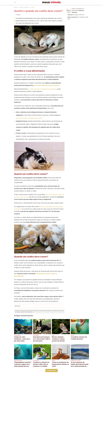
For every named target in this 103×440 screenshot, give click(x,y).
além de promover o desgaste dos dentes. (29, 118)
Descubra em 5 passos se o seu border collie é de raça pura (41, 339)
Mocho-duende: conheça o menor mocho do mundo (58, 339)
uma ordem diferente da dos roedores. (47, 85)
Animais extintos (75, 360)
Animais (16, 7)
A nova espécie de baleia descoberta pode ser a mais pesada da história (79, 364)
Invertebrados (18, 360)
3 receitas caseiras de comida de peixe (79, 338)
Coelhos (32, 7)
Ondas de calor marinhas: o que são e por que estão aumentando (22, 339)
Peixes (72, 335)
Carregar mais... (51, 370)
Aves (53, 335)
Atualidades (17, 335)
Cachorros (36, 335)
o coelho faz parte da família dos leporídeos (42, 89)
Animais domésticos (24, 7)
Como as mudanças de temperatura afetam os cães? (60, 364)
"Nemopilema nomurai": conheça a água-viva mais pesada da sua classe (23, 364)
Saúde (53, 360)
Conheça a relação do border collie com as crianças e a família (41, 364)
